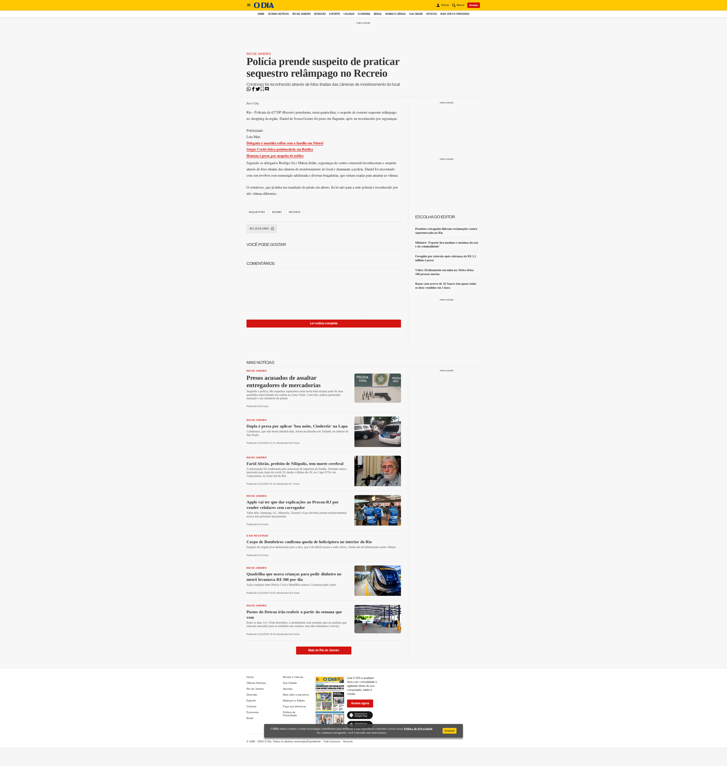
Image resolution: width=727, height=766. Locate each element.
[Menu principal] (248, 5)
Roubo (277, 212)
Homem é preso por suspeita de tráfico (275, 155)
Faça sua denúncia (294, 706)
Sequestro (257, 212)
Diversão (320, 13)
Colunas (348, 13)
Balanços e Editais (294, 700)
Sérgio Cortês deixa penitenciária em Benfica (279, 149)
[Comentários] (267, 90)
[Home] (264, 7)
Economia (364, 13)
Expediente (314, 741)
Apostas (431, 13)
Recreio (295, 212)
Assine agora (360, 703)
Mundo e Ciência (395, 13)
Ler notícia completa (324, 323)
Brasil (378, 13)
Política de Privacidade (290, 714)
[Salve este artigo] (262, 90)
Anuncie (348, 741)
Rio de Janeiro (301, 13)
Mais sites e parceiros (454, 13)
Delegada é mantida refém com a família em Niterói (284, 142)
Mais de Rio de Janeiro (323, 650)
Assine (473, 5)
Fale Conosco (332, 741)
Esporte (334, 13)
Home (261, 13)
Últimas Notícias (278, 13)
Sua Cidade (416, 13)
